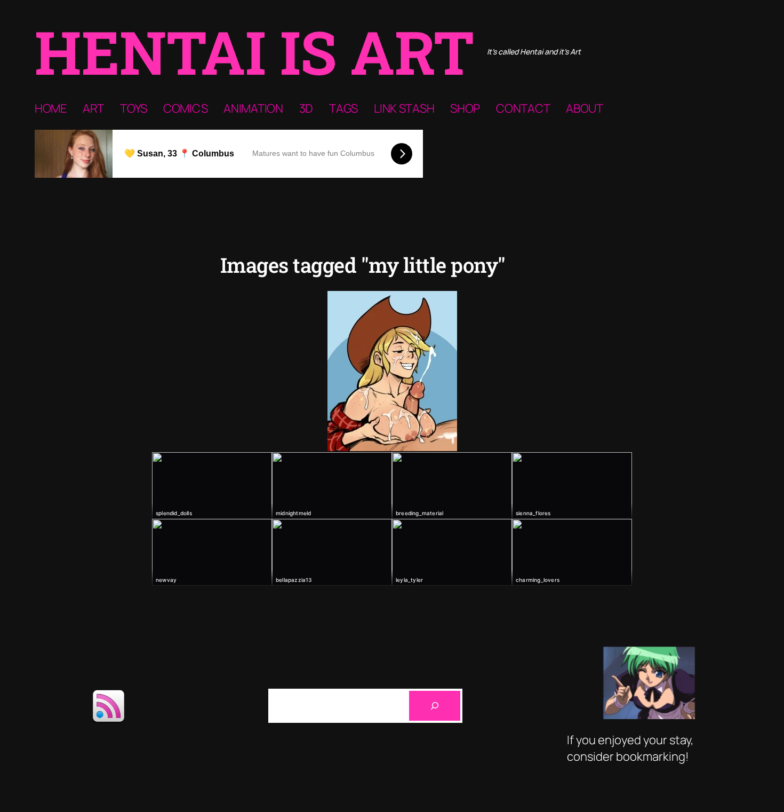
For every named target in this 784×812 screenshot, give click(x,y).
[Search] (434, 706)
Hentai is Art (254, 51)
